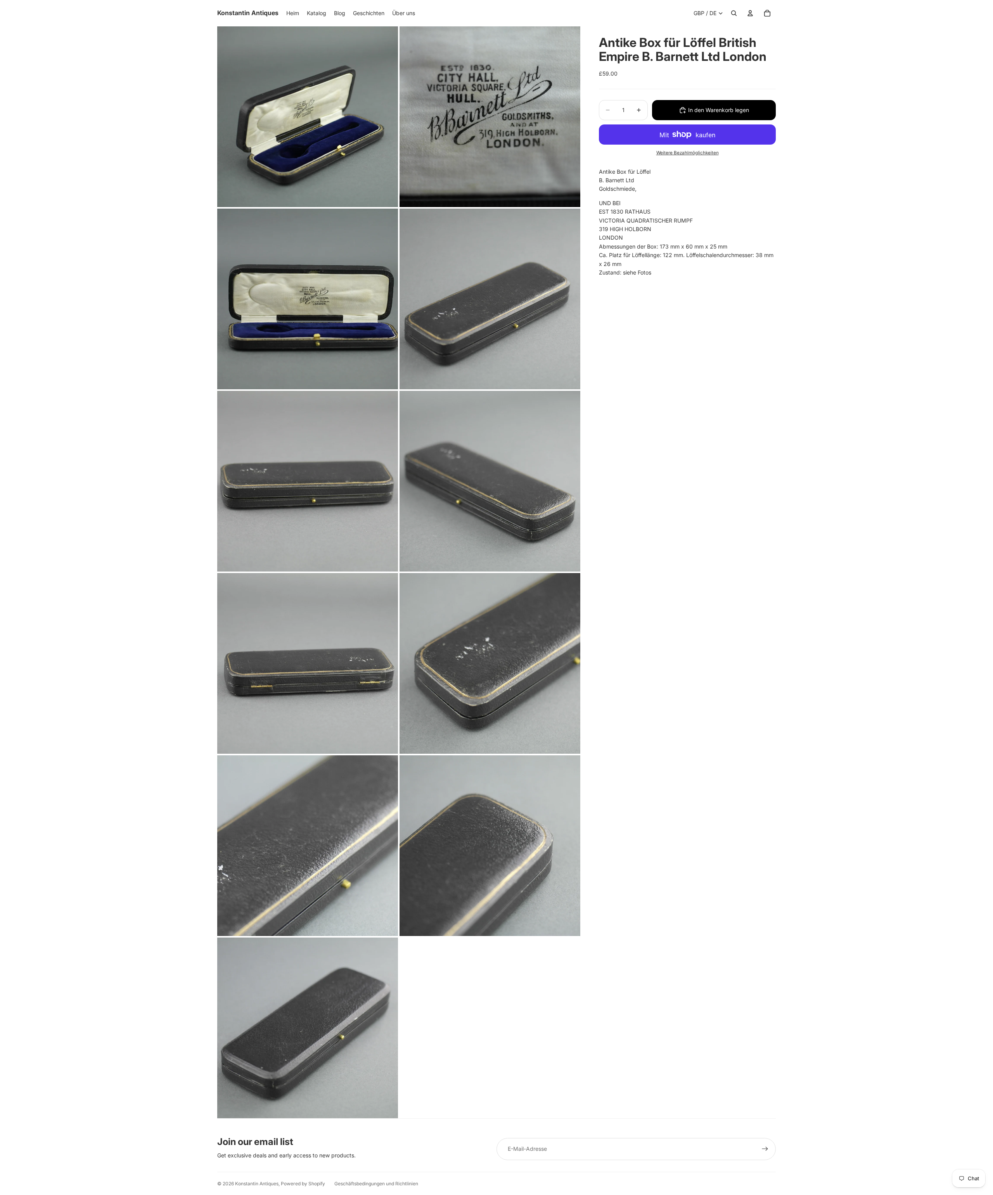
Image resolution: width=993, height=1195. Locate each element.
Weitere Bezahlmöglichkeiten (687, 152)
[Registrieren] (765, 1148)
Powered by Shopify (303, 1183)
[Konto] (750, 13)
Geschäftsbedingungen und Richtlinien (376, 1183)
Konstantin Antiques (257, 1183)
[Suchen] (733, 13)
